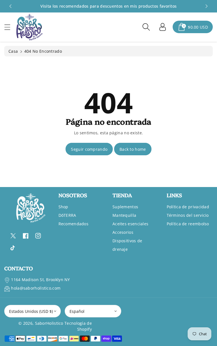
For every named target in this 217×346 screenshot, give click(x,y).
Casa (13, 51)
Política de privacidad (188, 206)
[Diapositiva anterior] (10, 6)
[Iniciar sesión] (162, 27)
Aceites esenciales (130, 223)
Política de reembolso (188, 223)
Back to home (133, 149)
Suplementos (125, 206)
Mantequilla (124, 215)
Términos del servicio (188, 215)
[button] (10, 27)
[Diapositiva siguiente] (206, 6)
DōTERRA (67, 215)
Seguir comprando (89, 149)
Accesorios (122, 232)
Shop (63, 206)
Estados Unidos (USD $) (31, 311)
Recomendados (73, 223)
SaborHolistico (49, 323)
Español (77, 311)
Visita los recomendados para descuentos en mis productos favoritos (108, 6)
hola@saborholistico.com (35, 288)
